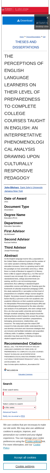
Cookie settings (33, 441)
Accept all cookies (25, 457)
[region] (25, 446)
